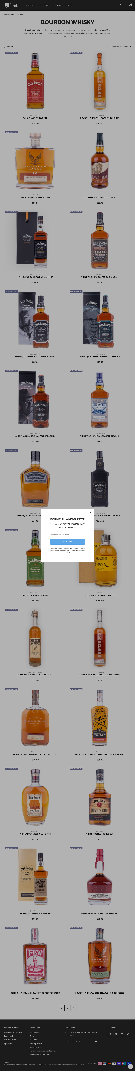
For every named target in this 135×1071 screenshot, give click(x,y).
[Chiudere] (90, 512)
